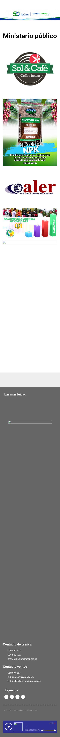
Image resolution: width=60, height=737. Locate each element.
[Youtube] (17, 697)
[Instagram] (23, 697)
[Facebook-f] (6, 697)
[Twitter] (12, 697)
